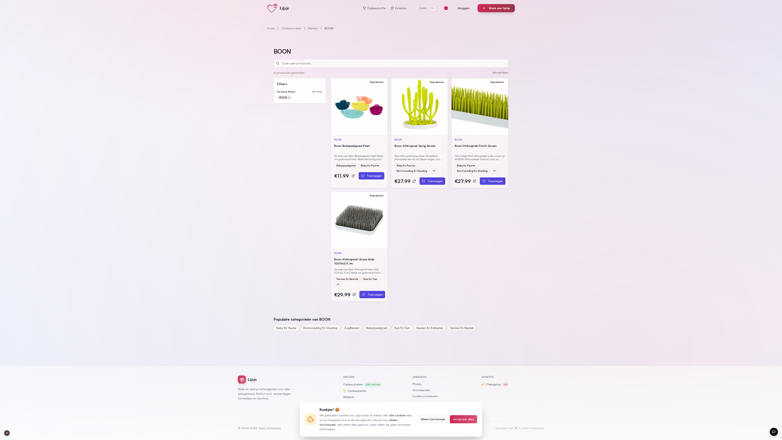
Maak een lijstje (499, 8)
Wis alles (317, 91)
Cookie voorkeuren (425, 396)
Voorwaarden (421, 390)
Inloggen (463, 8)
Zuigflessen (351, 328)
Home (271, 28)
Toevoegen (374, 175)
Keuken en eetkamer (429, 328)
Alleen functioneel (433, 419)
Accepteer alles (463, 419)
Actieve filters (286, 91)
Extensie (400, 8)
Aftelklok (348, 397)
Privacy (417, 384)
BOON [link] (329, 28)
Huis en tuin (402, 328)
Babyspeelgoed (376, 328)
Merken (313, 28)
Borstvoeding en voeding (320, 328)
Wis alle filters (500, 72)
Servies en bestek (461, 328)
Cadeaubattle (376, 8)
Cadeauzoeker (291, 28)
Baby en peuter (286, 328)
